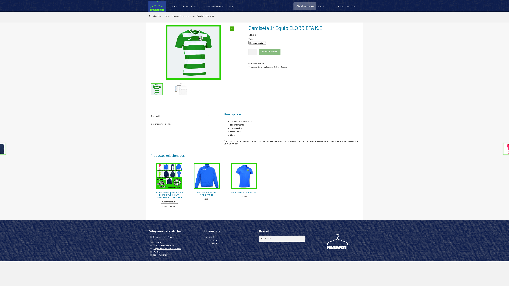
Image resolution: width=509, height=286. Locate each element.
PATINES (157, 252)
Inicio (174, 6)
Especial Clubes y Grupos (168, 16)
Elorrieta (183, 16)
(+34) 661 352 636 (306, 6)
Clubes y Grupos (189, 6)
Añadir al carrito (269, 51)
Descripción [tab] (156, 116)
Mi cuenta (213, 243)
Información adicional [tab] (161, 123)
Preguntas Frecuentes (214, 6)
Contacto (322, 6)
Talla (250, 39)
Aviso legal (213, 237)
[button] (232, 28)
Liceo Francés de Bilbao (163, 245)
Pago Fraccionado (160, 255)
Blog (231, 6)
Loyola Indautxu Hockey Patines (167, 248)
